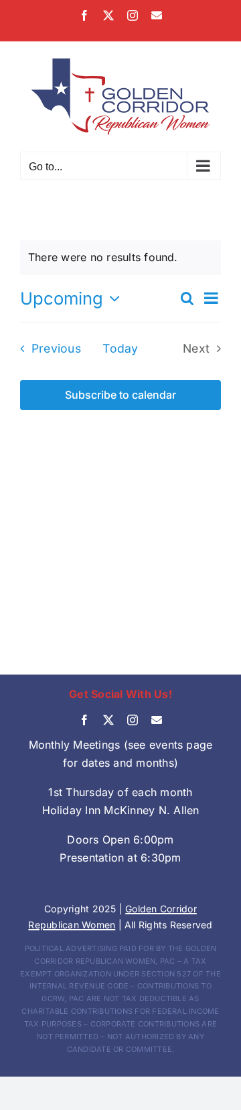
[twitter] (108, 720)
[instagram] (132, 720)
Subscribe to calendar (120, 395)
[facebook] (84, 720)
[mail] (156, 720)
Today (120, 348)
